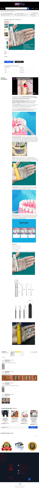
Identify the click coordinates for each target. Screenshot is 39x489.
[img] (7, 360)
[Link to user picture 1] (3, 366)
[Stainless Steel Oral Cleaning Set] (6, 26)
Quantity (5, 56)
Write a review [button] (34, 352)
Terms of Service (3, 460)
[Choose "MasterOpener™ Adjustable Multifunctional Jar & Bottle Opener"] (27, 410)
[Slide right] (34, 37)
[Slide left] (9, 37)
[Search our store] (28, 8)
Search (2, 455)
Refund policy (3, 461)
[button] (3, 8)
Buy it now (19, 61)
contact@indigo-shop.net (24, 471)
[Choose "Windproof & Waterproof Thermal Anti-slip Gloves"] (7, 410)
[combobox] (17, 8)
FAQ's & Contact (3, 456)
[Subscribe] (29, 479)
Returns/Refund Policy (4, 457)
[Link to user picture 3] (28, 378)
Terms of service (22, 487)
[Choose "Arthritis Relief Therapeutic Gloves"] (17, 410)
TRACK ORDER (3, 459)
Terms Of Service (3, 458)
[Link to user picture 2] (17, 378)
